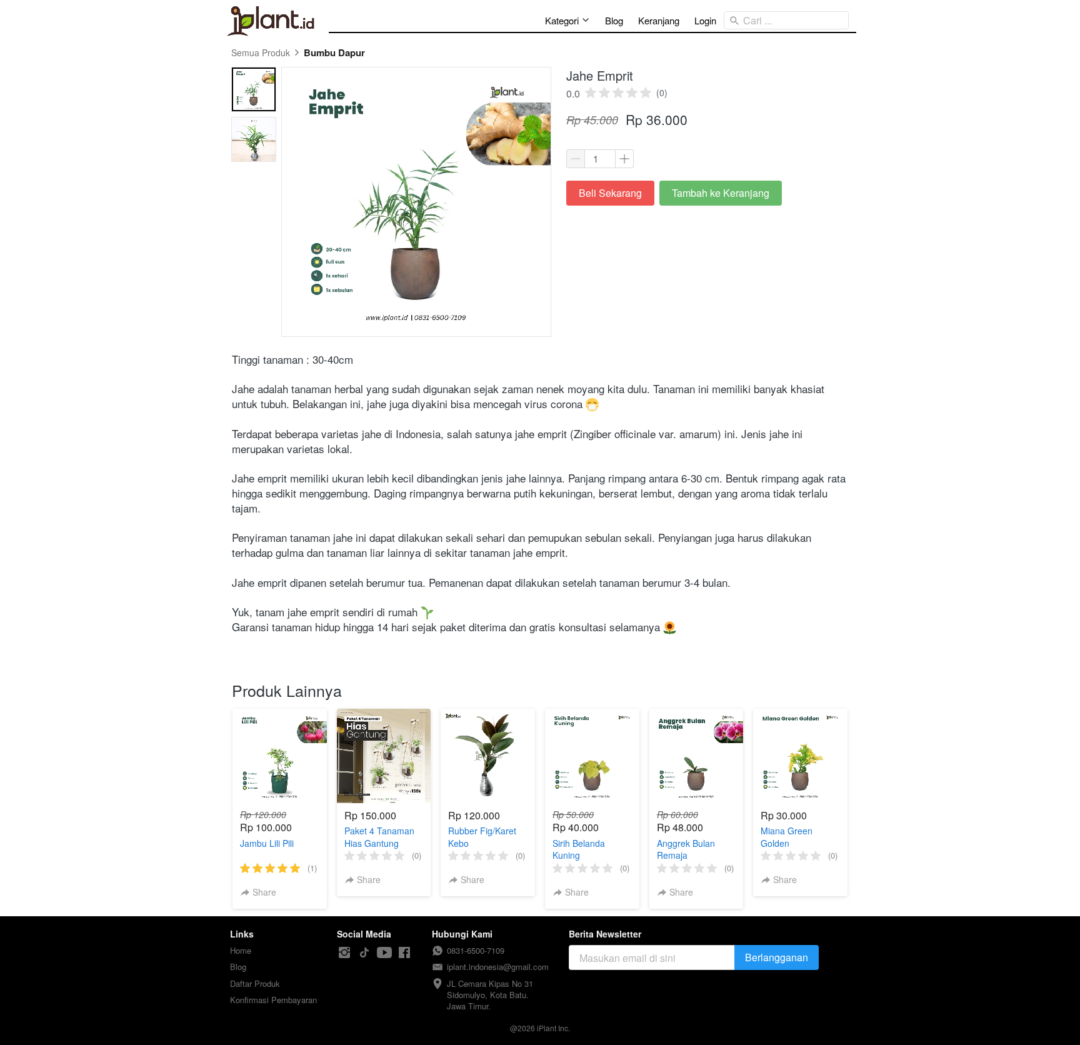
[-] (344, 953)
